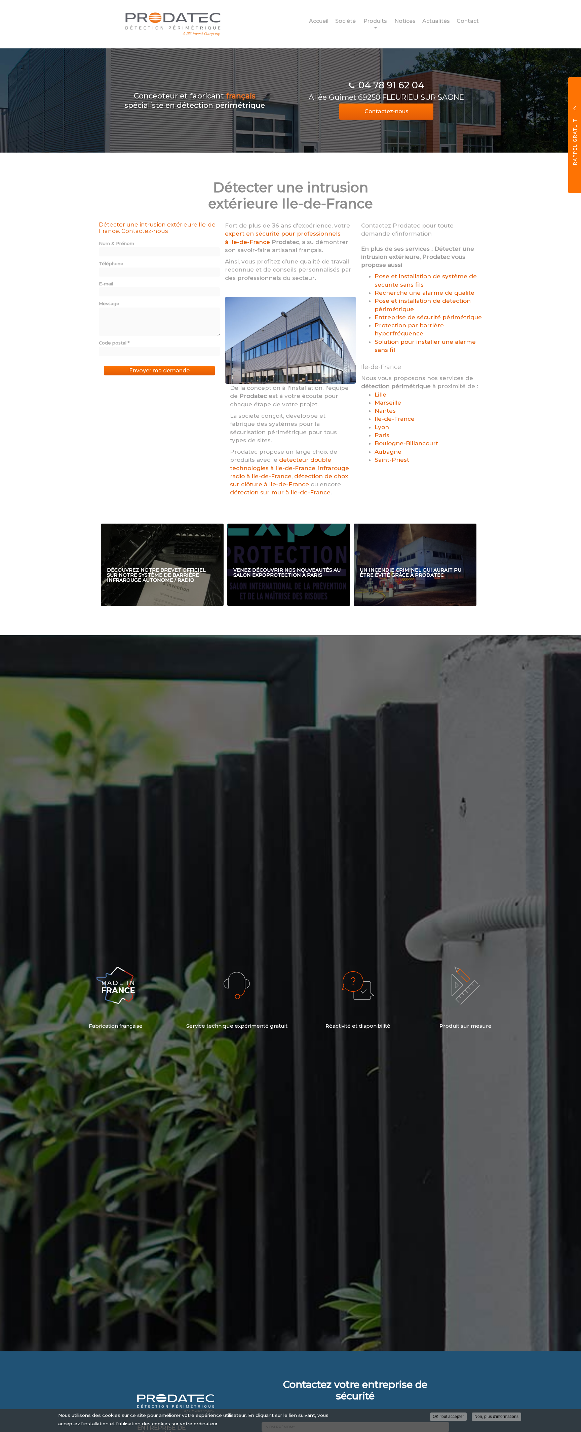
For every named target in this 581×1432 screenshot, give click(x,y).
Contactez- (386, 111)
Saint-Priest (392, 459)
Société (345, 21)
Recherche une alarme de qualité (424, 292)
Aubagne (388, 451)
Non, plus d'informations (496, 1416)
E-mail (106, 283)
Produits (375, 21)
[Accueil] (168, 24)
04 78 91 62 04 (391, 85)
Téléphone (111, 263)
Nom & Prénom (116, 243)
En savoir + (162, 565)
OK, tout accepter (448, 1416)
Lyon (382, 427)
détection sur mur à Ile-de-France (280, 492)
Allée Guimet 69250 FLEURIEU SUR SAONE (386, 97)
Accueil (318, 21)
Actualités (436, 21)
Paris (382, 435)
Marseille (388, 402)
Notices (405, 21)
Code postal (114, 342)
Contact (468, 21)
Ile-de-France (395, 418)
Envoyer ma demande (159, 370)
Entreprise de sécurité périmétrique (428, 317)
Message (109, 303)
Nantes (385, 410)
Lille (380, 394)
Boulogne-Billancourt (406, 443)
